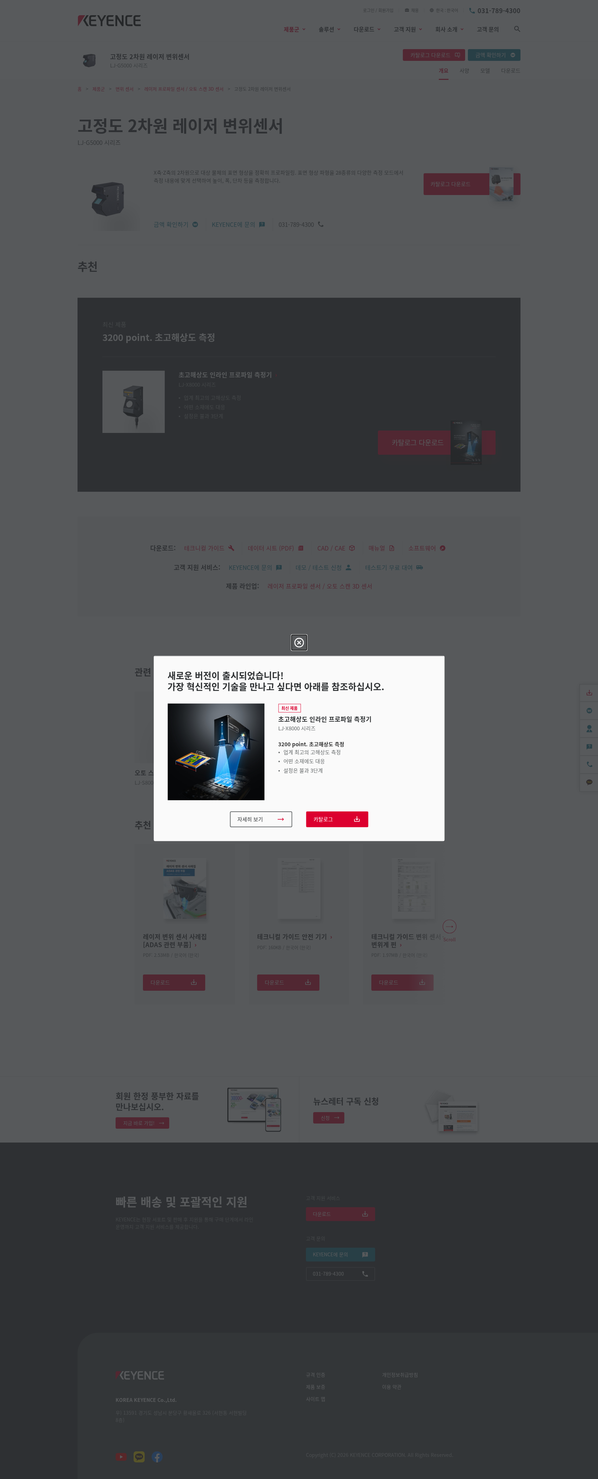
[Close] (299, 642)
